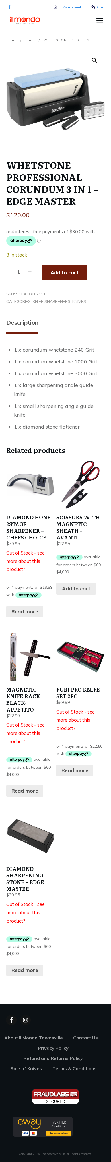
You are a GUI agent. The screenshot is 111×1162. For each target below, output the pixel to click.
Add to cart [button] (76, 588)
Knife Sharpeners (51, 301)
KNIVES (79, 301)
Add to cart (64, 272)
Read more (24, 611)
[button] (94, 60)
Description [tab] (22, 322)
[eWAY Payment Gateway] (43, 1126)
